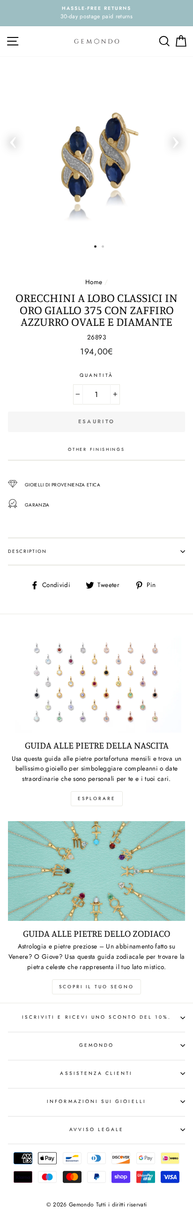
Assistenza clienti (96, 1073)
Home (93, 282)
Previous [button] (13, 139)
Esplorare (97, 798)
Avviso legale (96, 1129)
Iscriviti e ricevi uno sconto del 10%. (96, 1017)
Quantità (96, 375)
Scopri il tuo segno (96, 986)
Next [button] (175, 139)
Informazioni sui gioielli (96, 1101)
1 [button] (95, 246)
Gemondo (96, 1045)
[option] (96, 13)
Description (27, 551)
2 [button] (103, 246)
